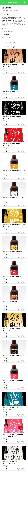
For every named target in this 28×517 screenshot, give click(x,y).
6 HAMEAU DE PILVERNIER (10, 10)
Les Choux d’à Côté (14, 2)
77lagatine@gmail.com (8, 32)
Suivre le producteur (10, 42)
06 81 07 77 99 (6, 37)
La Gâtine (5, 68)
